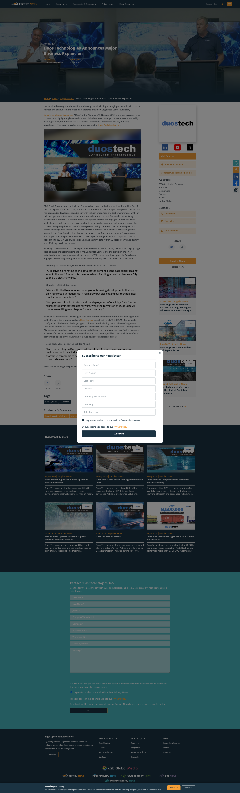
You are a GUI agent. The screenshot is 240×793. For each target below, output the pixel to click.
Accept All (174, 787)
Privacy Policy (120, 427)
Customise (188, 787)
